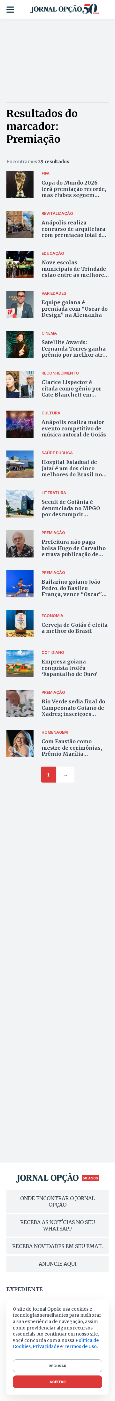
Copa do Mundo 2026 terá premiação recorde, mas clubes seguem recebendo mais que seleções (74, 194)
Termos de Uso (80, 1346)
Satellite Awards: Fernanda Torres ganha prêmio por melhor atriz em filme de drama (74, 351)
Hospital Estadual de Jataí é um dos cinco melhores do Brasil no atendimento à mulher (72, 471)
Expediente (24, 1289)
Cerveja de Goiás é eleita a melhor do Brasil (75, 628)
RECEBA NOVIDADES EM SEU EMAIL (57, 1246)
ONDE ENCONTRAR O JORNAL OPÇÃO (57, 1201)
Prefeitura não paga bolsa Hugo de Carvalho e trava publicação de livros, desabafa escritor (74, 551)
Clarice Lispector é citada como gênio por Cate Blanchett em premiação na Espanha (73, 391)
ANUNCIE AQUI (58, 1264)
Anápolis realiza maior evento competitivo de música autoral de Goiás (74, 428)
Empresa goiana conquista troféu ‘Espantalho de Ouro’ (69, 667)
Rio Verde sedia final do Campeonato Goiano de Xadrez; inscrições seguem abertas (73, 710)
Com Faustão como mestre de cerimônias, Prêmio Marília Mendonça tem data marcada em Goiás (72, 753)
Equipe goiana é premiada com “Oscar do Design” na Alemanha (75, 308)
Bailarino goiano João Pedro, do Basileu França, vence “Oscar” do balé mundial (72, 591)
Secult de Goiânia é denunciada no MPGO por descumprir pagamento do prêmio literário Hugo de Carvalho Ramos (71, 517)
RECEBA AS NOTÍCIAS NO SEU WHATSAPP (57, 1225)
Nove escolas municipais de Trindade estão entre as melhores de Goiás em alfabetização (74, 274)
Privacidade (46, 1346)
